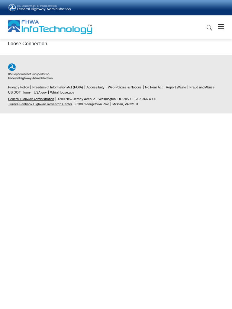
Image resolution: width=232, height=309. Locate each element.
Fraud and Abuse (201, 87)
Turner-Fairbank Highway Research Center (40, 104)
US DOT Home (19, 92)
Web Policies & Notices (125, 87)
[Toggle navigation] (219, 27)
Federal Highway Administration (31, 99)
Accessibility (95, 87)
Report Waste (176, 87)
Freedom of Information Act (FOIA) (57, 87)
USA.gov (40, 92)
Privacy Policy (18, 87)
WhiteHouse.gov (62, 92)
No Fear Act (154, 87)
